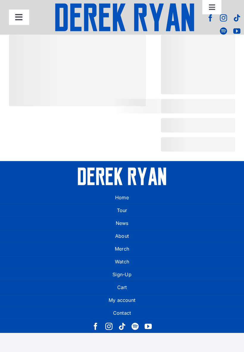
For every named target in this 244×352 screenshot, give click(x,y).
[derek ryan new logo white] (122, 169)
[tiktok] (236, 17)
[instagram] (223, 17)
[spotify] (223, 31)
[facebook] (210, 17)
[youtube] (236, 31)
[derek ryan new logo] (124, 5)
